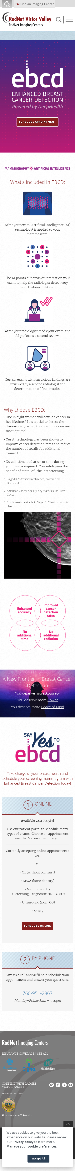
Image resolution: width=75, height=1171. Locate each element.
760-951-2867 (37, 993)
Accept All (38, 1158)
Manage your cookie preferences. (32, 1146)
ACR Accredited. (26, 1115)
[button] (37, 122)
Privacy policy (22, 1142)
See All (42, 1053)
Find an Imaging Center (37, 4)
